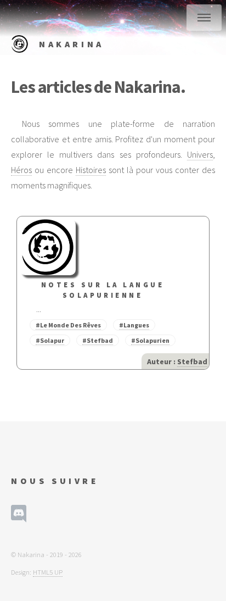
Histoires (91, 169)
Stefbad (192, 361)
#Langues (134, 325)
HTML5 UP (48, 571)
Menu (204, 17)
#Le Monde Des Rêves (68, 325)
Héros (21, 169)
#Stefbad (97, 340)
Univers (200, 154)
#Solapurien (150, 340)
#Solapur (50, 340)
